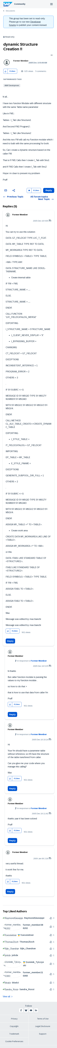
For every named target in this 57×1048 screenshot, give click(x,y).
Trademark (14, 1034)
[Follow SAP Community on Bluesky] (26, 1010)
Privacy (14, 1019)
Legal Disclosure (42, 1026)
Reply (10, 641)
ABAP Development (12, 85)
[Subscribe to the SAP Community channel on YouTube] (31, 1010)
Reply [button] (49, 190)
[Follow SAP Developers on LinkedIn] (36, 1010)
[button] (5, 71)
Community (19, 4)
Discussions (10, 11)
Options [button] (51, 55)
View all (6, 996)
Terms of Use (43, 1019)
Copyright (14, 1026)
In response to (32, 661)
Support (42, 1034)
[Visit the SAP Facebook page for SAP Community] (21, 1010)
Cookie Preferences (14, 1041)
